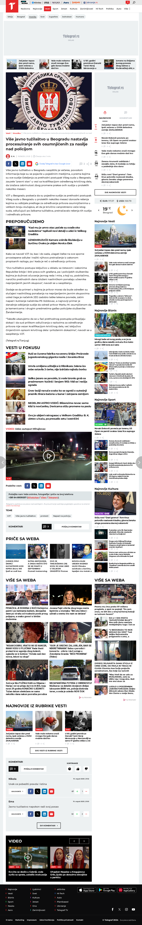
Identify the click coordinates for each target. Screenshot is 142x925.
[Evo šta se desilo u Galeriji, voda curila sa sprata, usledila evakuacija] (28, 857)
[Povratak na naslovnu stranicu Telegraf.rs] (12, 6)
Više (126, 9)
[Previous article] (3, 462)
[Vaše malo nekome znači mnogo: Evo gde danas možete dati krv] (44, 64)
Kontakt (79, 920)
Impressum (32, 920)
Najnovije (105, 221)
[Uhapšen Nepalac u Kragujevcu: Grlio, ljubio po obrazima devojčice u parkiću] (69, 857)
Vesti (8, 133)
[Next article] (139, 462)
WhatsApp (33, 497)
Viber (43, 497)
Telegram (53, 497)
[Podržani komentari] (78, 769)
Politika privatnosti (65, 920)
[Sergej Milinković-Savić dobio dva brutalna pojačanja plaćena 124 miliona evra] (101, 467)
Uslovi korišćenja (13, 506)
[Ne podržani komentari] (86, 769)
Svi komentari (49, 825)
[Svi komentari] (69, 769)
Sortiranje (72, 763)
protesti (44, 516)
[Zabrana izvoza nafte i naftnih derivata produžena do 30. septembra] (101, 389)
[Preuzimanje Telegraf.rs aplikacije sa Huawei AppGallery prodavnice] (127, 890)
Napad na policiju (62, 516)
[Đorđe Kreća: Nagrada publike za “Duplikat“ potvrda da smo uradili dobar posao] (101, 567)
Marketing (19, 920)
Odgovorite (17, 791)
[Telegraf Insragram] (126, 909)
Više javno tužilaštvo (26, 516)
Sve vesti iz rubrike (48, 750)
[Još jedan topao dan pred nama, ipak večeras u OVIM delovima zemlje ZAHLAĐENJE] (12, 64)
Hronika (17, 133)
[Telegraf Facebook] (112, 909)
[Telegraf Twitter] (119, 909)
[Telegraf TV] (133, 909)
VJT (9, 516)
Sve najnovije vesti (115, 192)
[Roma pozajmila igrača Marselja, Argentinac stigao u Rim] (101, 456)
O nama (9, 920)
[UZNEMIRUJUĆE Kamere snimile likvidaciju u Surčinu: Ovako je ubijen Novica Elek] (15, 243)
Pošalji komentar (72, 527)
